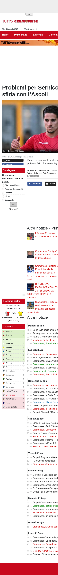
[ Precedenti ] (13, 320)
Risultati (13, 209)
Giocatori (8, 193)
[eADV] (24, 295)
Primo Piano (40, 170)
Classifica (8, 326)
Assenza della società (14, 189)
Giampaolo (9, 200)
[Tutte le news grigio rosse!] (20, 21)
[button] (13, 204)
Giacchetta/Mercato (13, 185)
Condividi (36, 183)
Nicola (7, 196)
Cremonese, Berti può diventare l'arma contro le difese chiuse (46, 254)
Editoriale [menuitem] (38, 35)
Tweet (52, 183)
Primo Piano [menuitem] (20, 35)
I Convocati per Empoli (44, 461)
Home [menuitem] (5, 35)
